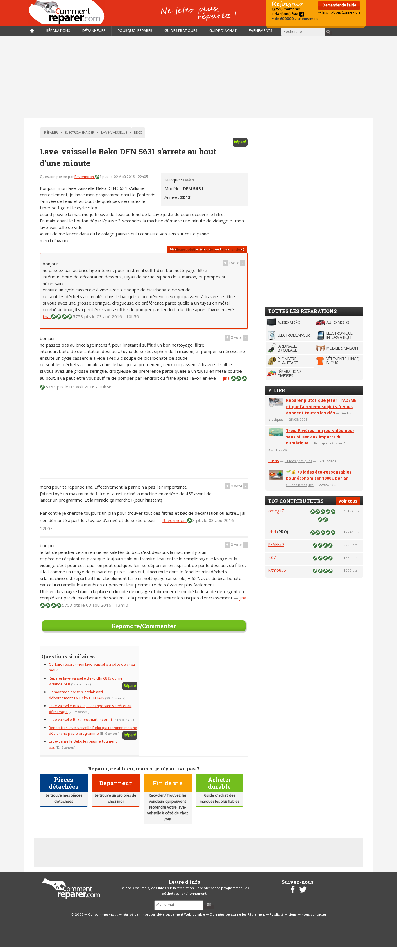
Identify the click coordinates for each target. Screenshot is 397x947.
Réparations (58, 31)
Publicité (277, 915)
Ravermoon (84, 177)
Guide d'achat (223, 31)
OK (209, 905)
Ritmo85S (277, 570)
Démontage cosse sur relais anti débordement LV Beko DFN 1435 (76, 695)
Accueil (68, 12)
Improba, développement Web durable (173, 915)
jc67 (272, 557)
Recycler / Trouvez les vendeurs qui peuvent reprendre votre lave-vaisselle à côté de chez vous (167, 807)
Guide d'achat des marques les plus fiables (219, 798)
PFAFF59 (276, 544)
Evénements (260, 31)
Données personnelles (228, 915)
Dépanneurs (93, 31)
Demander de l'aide (339, 5)
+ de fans (285, 14)
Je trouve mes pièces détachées (64, 798)
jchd (272, 531)
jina (47, 316)
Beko (188, 180)
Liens (273, 460)
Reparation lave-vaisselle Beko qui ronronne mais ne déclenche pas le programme (93, 731)
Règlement (256, 915)
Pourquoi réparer (135, 31)
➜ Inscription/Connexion (339, 13)
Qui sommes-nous (103, 915)
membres (286, 9)
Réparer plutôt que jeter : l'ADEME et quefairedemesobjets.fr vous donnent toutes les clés (321, 406)
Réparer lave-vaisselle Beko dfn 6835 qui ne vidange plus (86, 681)
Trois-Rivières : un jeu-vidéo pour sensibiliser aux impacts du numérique (320, 437)
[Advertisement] (198, 77)
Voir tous (348, 501)
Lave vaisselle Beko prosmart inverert (80, 720)
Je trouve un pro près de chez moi (115, 798)
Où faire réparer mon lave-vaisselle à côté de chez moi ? (92, 668)
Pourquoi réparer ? (329, 443)
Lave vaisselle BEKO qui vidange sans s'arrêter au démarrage (90, 709)
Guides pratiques (180, 31)
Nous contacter (313, 915)
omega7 (276, 511)
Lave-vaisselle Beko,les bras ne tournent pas (83, 744)
